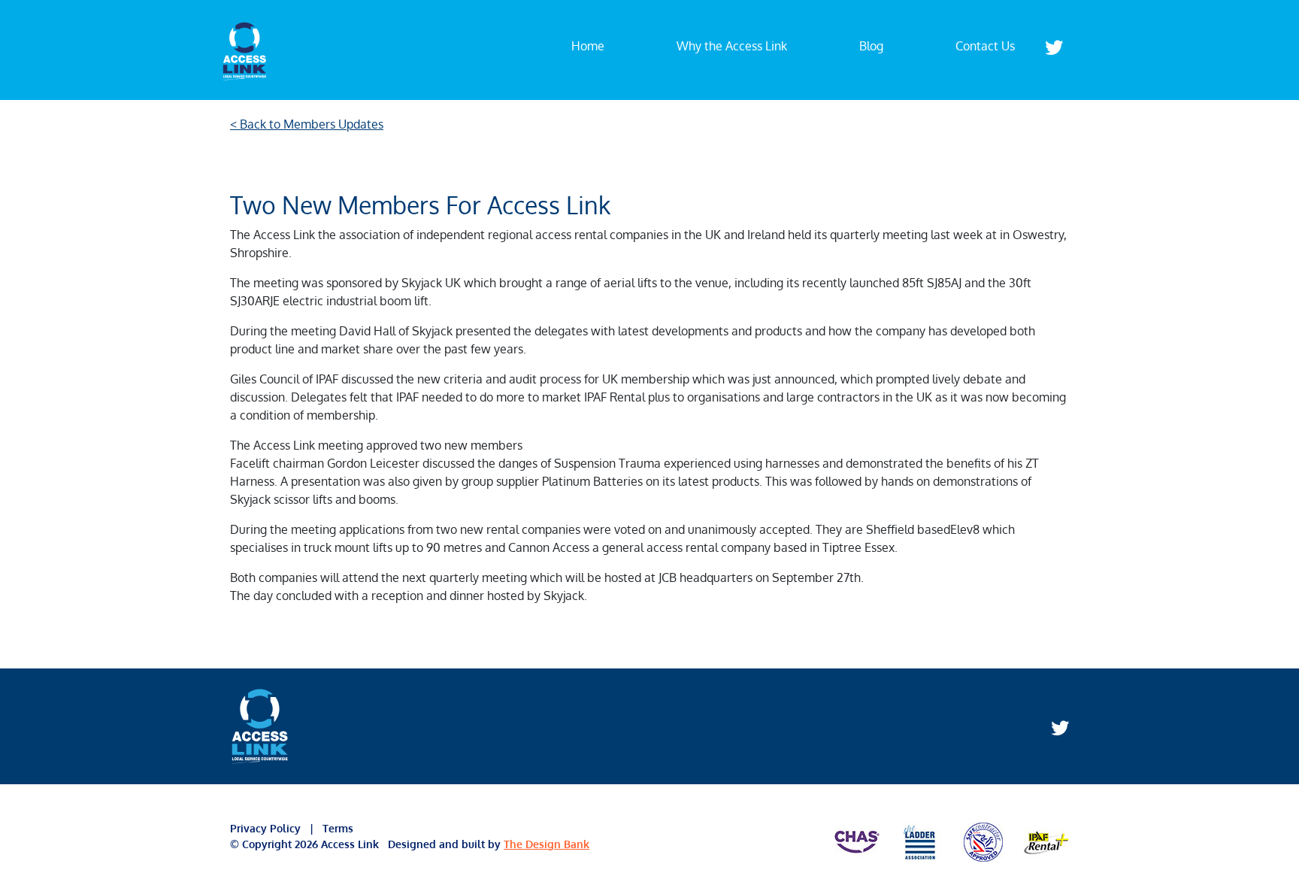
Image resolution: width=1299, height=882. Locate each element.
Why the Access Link (732, 45)
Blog (871, 45)
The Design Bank (546, 844)
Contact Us (985, 45)
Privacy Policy (270, 828)
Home (587, 45)
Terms (336, 828)
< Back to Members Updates (306, 124)
